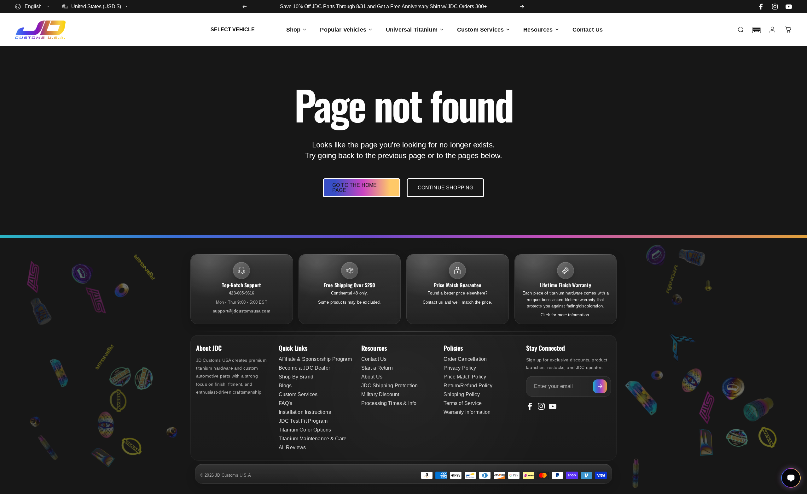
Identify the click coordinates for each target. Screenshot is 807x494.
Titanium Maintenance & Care (312, 438)
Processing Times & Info (389, 403)
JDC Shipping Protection (389, 385)
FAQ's (286, 403)
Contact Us (374, 359)
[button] (756, 30)
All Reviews (292, 447)
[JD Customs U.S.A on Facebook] (761, 6)
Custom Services (298, 394)
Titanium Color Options (305, 429)
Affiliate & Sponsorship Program (315, 359)
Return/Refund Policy (468, 385)
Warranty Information (467, 412)
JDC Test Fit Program (303, 421)
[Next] (522, 6)
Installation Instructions (305, 412)
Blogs (285, 385)
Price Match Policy (465, 376)
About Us (371, 376)
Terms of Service (463, 403)
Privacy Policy (460, 368)
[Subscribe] (600, 386)
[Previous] (245, 6)
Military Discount (380, 394)
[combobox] (32, 6)
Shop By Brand (296, 376)
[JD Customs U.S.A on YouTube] (789, 6)
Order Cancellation (465, 359)
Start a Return (377, 368)
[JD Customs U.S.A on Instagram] (775, 6)
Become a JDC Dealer (304, 368)
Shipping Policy (461, 394)
